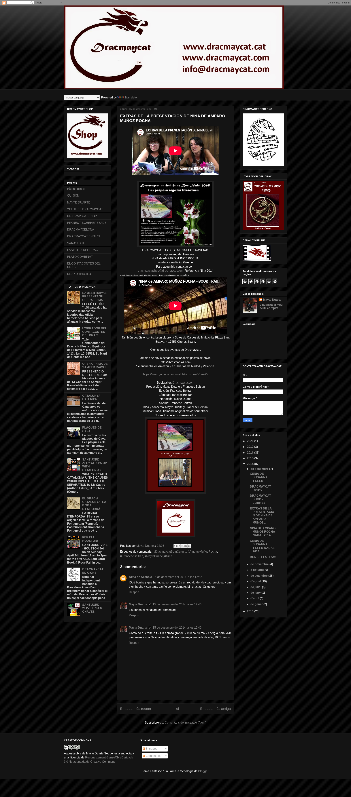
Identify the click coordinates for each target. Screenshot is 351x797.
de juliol (256, 587)
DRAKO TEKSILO (79, 273)
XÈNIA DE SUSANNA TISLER (258, 477)
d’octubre (257, 569)
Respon (134, 592)
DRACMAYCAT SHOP (82, 216)
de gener (256, 604)
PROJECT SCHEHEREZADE (87, 222)
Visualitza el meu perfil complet (271, 306)
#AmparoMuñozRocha (202, 551)
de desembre (259, 468)
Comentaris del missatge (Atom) (185, 722)
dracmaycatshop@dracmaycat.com (160, 270)
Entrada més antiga (215, 709)
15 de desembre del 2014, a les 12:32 (177, 577)
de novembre (259, 564)
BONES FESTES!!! (263, 557)
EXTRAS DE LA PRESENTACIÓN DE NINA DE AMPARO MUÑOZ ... (262, 515)
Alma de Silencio (140, 577)
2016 (250, 452)
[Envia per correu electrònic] (175, 546)
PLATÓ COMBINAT (80, 256)
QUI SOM (73, 195)
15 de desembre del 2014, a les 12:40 (177, 604)
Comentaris (153, 755)
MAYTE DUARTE (78, 202)
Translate (131, 97)
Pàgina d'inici (76, 188)
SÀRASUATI (75, 243)
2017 (250, 446)
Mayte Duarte (138, 604)
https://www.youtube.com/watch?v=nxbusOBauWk (175, 374)
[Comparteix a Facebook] (186, 546)
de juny (255, 592)
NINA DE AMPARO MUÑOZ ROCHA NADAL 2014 (262, 532)
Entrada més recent (135, 709)
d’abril (255, 598)
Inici (176, 709)
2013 (250, 611)
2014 (250, 463)
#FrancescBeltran (131, 556)
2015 (250, 458)
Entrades (151, 748)
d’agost (256, 581)
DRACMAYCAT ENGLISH (84, 236)
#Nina (168, 556)
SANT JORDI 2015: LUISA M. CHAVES (92, 608)
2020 (250, 441)
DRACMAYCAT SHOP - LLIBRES (260, 499)
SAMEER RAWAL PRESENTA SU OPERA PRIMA (94, 296)
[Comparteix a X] (182, 546)
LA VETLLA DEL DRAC (82, 250)
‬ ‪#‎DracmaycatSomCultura (169, 551)
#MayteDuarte (154, 556)
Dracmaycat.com (183, 382)
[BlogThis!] (179, 546)
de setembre (259, 575)
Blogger (203, 771)
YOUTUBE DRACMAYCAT (85, 209)
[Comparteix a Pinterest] (189, 546)
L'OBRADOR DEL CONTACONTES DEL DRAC (94, 332)
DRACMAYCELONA (80, 229)
